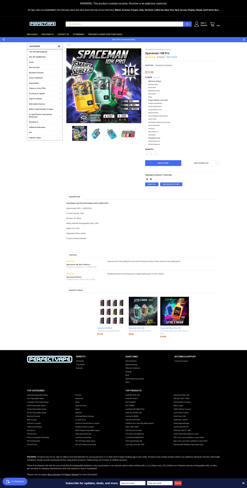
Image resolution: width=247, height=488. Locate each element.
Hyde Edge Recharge (181, 423)
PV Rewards (78, 34)
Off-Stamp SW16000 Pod (134, 434)
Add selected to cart (171, 184)
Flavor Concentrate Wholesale (38, 437)
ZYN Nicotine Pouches (133, 430)
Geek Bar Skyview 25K (133, 413)
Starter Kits (79, 398)
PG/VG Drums (32, 445)
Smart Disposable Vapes (36, 405)
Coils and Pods (80, 405)
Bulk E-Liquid (32, 420)
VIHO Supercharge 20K (133, 441)
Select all (152, 184)
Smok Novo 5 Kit (180, 416)
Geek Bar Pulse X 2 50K (182, 430)
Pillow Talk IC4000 (132, 427)
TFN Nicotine (32, 434)
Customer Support (181, 361)
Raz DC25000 (130, 402)
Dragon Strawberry (155, 103)
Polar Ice (151, 129)
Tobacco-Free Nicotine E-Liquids (87, 423)
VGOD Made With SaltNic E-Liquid (186, 434)
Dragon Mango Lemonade (158, 100)
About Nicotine (131, 361)
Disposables (34, 83)
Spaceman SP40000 (104, 328)
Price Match (47, 34)
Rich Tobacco (153, 132)
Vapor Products (35, 99)
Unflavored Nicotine (37, 127)
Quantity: (149, 149)
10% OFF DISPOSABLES (38, 52)
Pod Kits (78, 395)
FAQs (127, 382)
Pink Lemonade (154, 125)
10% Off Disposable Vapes (85, 441)
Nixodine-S (33, 122)
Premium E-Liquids (37, 94)
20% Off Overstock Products (85, 445)
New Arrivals (34, 67)
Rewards (79, 368)
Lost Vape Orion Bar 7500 (134, 445)
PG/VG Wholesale (33, 441)
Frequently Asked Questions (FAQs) (105, 34)
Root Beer (152, 135)
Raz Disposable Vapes (35, 398)
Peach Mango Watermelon (158, 116)
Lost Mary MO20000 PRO (134, 437)
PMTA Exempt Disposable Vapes (87, 430)
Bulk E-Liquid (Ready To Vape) (41, 109)
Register (204, 25)
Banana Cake (153, 84)
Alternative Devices (37, 104)
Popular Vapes (35, 138)
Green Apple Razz (155, 106)
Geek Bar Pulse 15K (132, 395)
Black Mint (152, 87)
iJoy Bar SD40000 (131, 416)
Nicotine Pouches (36, 73)
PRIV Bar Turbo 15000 (181, 398)
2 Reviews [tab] (73, 255)
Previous (2, 40)
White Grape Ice (154, 144)
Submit (178, 483)
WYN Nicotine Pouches (182, 402)
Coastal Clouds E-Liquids (84, 427)
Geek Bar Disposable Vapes (37, 395)
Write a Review (171, 57)
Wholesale (32, 34)
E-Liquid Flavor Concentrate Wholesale (40, 115)
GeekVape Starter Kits (83, 434)
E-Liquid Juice (80, 420)
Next (242, 40)
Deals (31, 62)
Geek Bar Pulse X (131, 398)
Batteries (78, 413)
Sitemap (128, 372)
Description (74, 197)
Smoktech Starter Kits (83, 437)
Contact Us (63, 34)
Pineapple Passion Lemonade (159, 122)
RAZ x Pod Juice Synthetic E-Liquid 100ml (189, 437)
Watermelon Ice (154, 141)
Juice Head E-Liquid (181, 413)
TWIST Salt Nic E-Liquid (182, 409)
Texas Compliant (36, 78)
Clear (150, 97)
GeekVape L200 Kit (181, 420)
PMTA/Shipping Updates (134, 379)
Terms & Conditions (132, 368)
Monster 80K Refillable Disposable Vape (188, 445)
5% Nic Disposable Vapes (36, 409)
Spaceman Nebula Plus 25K (170, 328)
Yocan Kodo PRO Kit (181, 427)
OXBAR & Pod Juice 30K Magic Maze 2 (139, 423)
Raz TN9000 (129, 405)
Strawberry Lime (154, 138)
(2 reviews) (161, 57)
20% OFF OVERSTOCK (37, 57)
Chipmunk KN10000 (132, 420)
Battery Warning (131, 365)
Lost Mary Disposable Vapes (37, 402)
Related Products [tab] (76, 290)
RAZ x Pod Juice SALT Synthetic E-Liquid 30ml (190, 441)
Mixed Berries (153, 113)
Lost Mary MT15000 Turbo (135, 409)
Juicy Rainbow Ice (155, 110)
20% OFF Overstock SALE (123, 39)
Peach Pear (152, 119)
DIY (30, 132)
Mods (77, 402)
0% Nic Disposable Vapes (36, 413)
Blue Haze (152, 94)
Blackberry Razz (154, 91)
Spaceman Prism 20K (136, 328)
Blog (127, 375)
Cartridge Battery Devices (84, 416)
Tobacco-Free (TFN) (37, 88)
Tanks (77, 409)
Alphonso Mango (154, 81)
